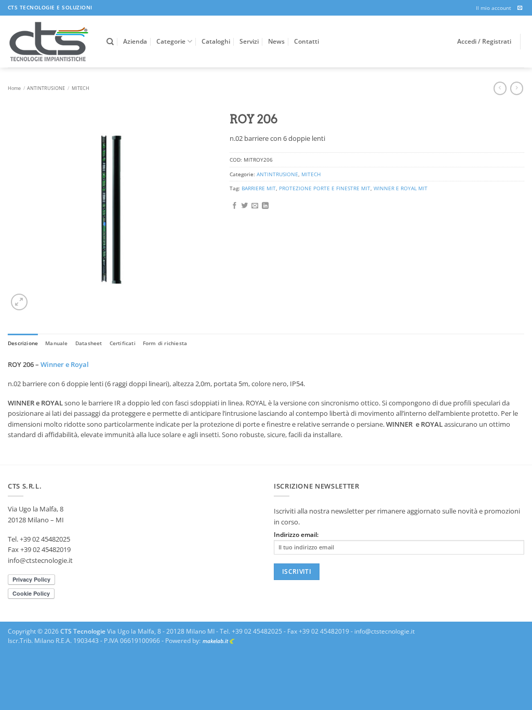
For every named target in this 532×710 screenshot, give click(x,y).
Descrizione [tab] (23, 343)
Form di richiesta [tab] (165, 343)
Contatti (306, 41)
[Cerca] (110, 41)
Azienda (135, 41)
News (276, 41)
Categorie (170, 41)
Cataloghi (216, 41)
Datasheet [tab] (88, 343)
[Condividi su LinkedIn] (265, 206)
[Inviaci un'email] (520, 8)
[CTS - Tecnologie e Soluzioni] (49, 41)
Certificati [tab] (123, 343)
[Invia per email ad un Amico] (254, 206)
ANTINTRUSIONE (46, 88)
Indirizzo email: (296, 534)
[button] (19, 302)
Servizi (249, 41)
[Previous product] (516, 88)
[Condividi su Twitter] (244, 206)
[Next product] (500, 88)
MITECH (80, 88)
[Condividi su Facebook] (234, 206)
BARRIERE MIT (259, 188)
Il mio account (493, 7)
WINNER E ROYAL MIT (401, 188)
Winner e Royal (65, 364)
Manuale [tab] (56, 343)
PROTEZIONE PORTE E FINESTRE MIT (324, 188)
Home (14, 88)
